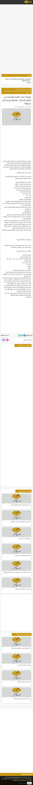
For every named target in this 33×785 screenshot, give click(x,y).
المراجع (28, 82)
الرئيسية (29, 89)
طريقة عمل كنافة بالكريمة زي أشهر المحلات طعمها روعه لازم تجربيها (17, 91)
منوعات (24, 89)
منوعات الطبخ (19, 89)
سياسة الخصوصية (23, 783)
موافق (29, 783)
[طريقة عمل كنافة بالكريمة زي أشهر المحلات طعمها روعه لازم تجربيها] (25, 335)
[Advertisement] (16, 21)
